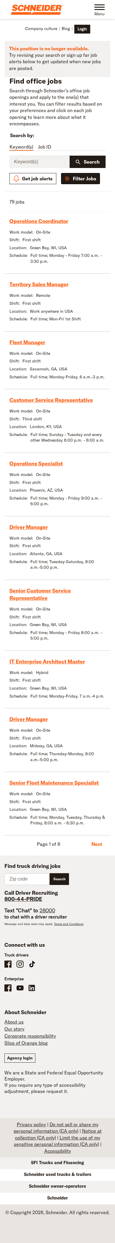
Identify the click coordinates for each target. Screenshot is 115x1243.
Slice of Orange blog (26, 1043)
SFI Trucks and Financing (57, 1162)
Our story (14, 1029)
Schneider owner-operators (57, 1186)
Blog (66, 28)
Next (96, 844)
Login (82, 28)
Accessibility (57, 1151)
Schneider (57, 1198)
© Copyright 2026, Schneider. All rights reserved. (57, 1212)
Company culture (41, 28)
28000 (47, 910)
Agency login (20, 1058)
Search (92, 162)
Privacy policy (31, 1124)
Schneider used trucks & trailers (57, 1174)
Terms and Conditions (68, 924)
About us (14, 1022)
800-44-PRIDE (23, 899)
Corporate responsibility (30, 1036)
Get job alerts (37, 179)
